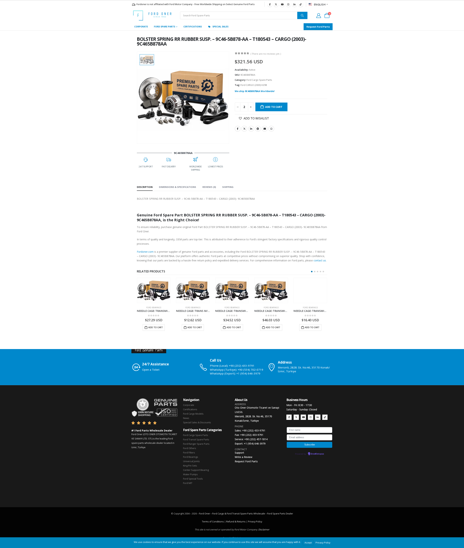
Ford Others (189, 448)
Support (239, 452)
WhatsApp (271, 129)
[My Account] (318, 15)
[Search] (302, 15)
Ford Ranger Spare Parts (196, 443)
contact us (320, 260)
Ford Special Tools (193, 478)
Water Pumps (190, 474)
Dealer (289, 513)
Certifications (192, 26)
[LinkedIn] (294, 4)
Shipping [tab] (227, 187)
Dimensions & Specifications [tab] (177, 187)
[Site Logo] (152, 15)
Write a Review (243, 457)
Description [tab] (145, 187)
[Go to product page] (153, 290)
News (186, 418)
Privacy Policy (255, 521)
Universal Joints (191, 461)
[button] (311, 271)
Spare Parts (279, 513)
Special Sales (220, 26)
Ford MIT (187, 483)
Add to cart (273, 107)
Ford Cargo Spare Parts (259, 80)
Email (265, 129)
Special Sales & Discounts (197, 422)
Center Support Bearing (196, 470)
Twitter (244, 129)
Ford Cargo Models (193, 413)
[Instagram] (288, 4)
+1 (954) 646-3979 (255, 443)
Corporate (141, 26)
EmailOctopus (317, 454)
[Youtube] (282, 4)
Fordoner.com (145, 251)
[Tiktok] (300, 4)
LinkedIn (251, 129)
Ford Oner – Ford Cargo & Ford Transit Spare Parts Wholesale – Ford (236, 513)
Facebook (238, 129)
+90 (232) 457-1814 (256, 439)
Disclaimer (263, 529)
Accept (308, 542)
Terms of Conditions (213, 521)
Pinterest (258, 129)
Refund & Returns (236, 521)
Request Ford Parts (246, 461)
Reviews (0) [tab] (209, 187)
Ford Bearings (153, 307)
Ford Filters (189, 452)
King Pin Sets (190, 465)
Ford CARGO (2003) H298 (254, 85)
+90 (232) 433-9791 (253, 430)
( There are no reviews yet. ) (265, 53)
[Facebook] (269, 4)
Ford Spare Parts (164, 26)
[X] (276, 4)
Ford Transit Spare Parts (196, 439)
